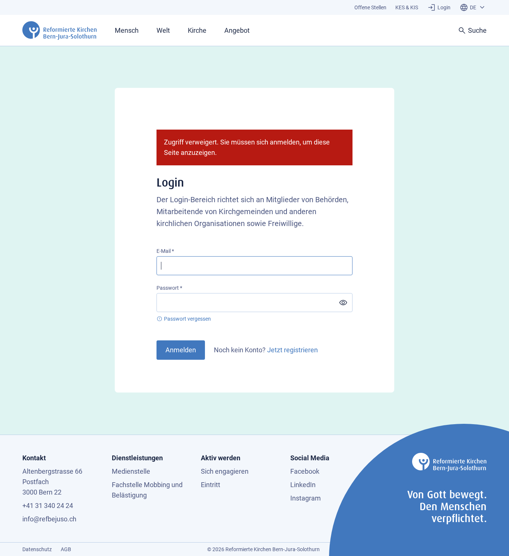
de (473, 7)
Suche (477, 30)
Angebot (237, 30)
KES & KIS (406, 7)
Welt (163, 30)
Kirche (197, 30)
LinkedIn (303, 485)
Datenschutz (37, 549)
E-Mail (164, 251)
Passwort (168, 288)
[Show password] (343, 302)
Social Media (309, 458)
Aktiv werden (220, 458)
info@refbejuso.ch (49, 519)
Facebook (304, 471)
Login (443, 7)
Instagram (305, 498)
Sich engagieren (225, 471)
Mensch (127, 30)
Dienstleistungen (137, 458)
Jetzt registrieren (292, 350)
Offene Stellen (370, 7)
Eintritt (210, 485)
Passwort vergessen (187, 319)
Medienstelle (131, 471)
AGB (66, 549)
